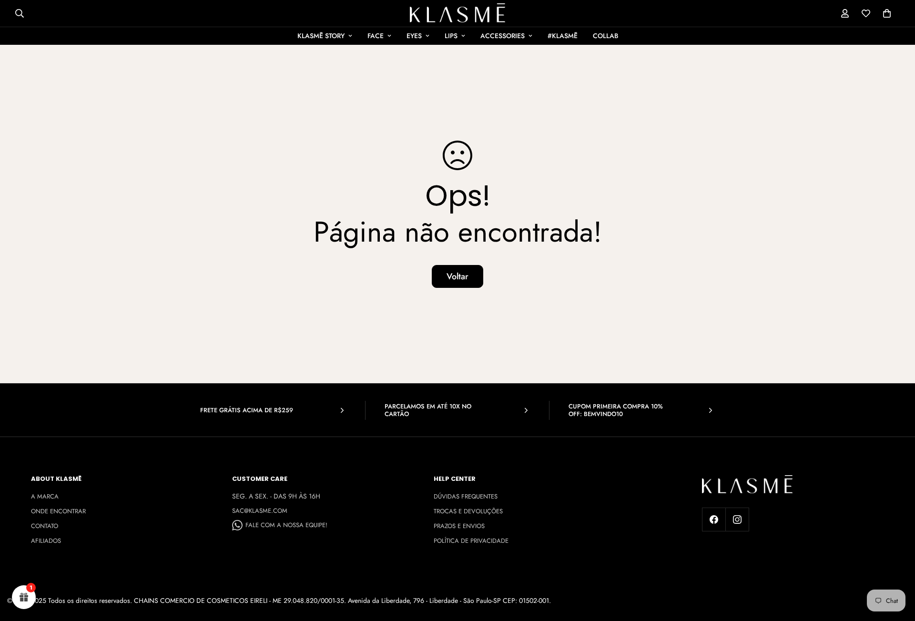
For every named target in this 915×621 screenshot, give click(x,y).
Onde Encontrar (58, 511)
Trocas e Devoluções (468, 511)
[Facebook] (714, 519)
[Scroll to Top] (896, 569)
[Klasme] (457, 13)
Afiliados (46, 540)
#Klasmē (563, 36)
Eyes (414, 36)
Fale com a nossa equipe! (286, 524)
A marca (45, 496)
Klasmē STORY (321, 36)
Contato (44, 525)
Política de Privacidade (471, 540)
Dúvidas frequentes (466, 496)
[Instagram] (737, 519)
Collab (605, 36)
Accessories (502, 36)
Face (375, 36)
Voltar (457, 276)
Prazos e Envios (459, 525)
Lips (451, 36)
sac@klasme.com (259, 510)
